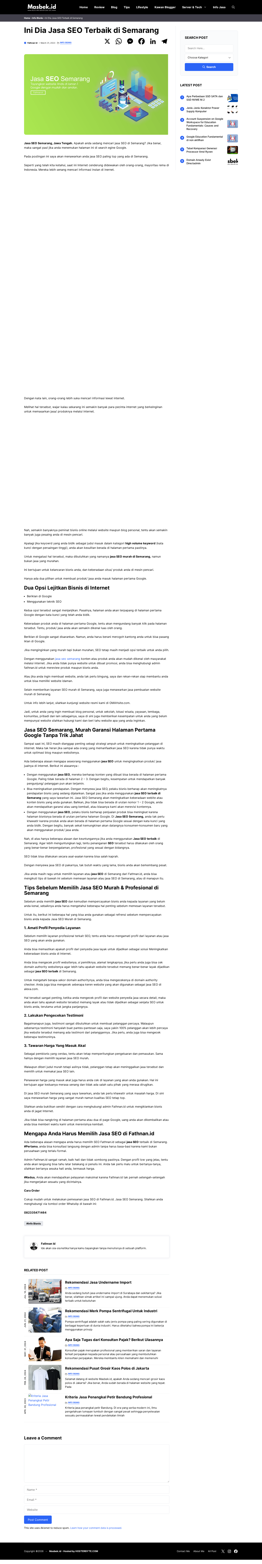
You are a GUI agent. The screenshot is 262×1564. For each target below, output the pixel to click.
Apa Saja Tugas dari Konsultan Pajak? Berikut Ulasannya (114, 1340)
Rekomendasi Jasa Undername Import (98, 1282)
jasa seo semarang (67, 658)
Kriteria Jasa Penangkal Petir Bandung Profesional (108, 1397)
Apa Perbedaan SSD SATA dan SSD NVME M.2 (204, 98)
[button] (233, 7)
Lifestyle (142, 7)
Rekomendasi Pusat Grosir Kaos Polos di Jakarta (107, 1368)
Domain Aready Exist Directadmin (198, 161)
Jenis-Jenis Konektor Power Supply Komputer (202, 109)
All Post (212, 1551)
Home (83, 7)
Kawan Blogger (165, 7)
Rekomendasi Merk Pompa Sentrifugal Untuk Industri (111, 1311)
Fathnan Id (32, 43)
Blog (114, 7)
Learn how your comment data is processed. (96, 1527)
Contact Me (183, 1551)
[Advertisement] (97, 229)
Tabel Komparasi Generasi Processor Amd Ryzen (201, 150)
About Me (198, 1551)
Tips (127, 7)
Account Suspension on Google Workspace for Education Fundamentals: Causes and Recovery (204, 123)
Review (99, 7)
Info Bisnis (37, 18)
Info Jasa (219, 7)
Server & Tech (192, 7)
